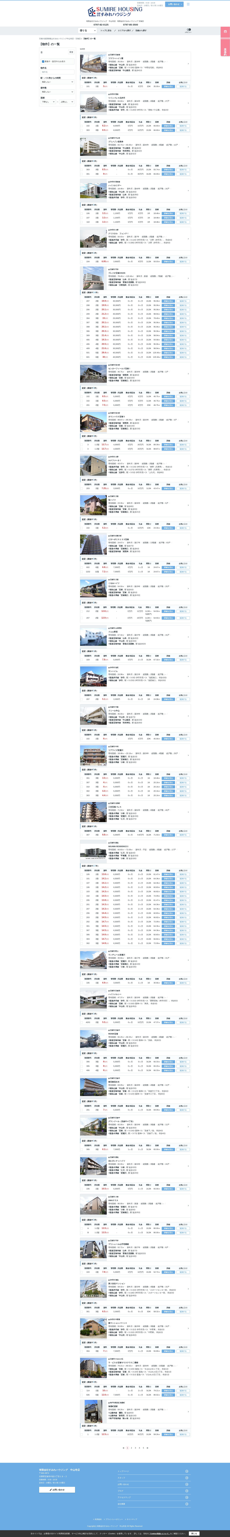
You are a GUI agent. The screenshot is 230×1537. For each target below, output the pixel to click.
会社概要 (121, 1504)
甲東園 (123, 856)
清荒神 (125, 375)
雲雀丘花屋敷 (128, 282)
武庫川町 (118, 536)
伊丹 (123, 110)
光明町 (117, 803)
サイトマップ (132, 1519)
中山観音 (126, 70)
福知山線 (113, 65)
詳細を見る (168, 86)
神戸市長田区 (115, 1403)
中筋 (116, 707)
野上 (116, 951)
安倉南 (117, 55)
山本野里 (118, 628)
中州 (116, 746)
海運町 (122, 1403)
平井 (116, 269)
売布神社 (126, 151)
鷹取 (121, 1413)
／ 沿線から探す (139, 30)
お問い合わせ (173, 4)
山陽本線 (113, 1413)
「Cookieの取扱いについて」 (159, 1534)
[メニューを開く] (188, 4)
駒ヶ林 (125, 1418)
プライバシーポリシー (114, 1519)
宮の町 (117, 365)
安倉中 (117, 1030)
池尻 (116, 667)
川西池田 (122, 285)
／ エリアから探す (122, 30)
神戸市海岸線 (115, 1418)
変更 (71, 52)
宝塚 (121, 67)
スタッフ (121, 1478)
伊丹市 (112, 94)
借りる (83, 30)
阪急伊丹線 (114, 110)
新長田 (122, 1415)
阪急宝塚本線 (115, 70)
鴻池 (116, 1280)
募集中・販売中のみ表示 (55, 61)
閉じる (194, 1533)
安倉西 (117, 991)
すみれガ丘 (119, 1359)
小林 (123, 762)
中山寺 (122, 65)
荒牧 (116, 94)
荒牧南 (117, 182)
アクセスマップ (124, 1497)
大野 (116, 230)
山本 (124, 104)
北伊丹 (122, 472)
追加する (183, 86)
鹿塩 (116, 843)
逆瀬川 (123, 756)
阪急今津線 (114, 380)
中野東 (117, 1319)
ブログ (120, 1491)
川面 (116, 496)
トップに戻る (106, 30)
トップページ (123, 1471)
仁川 (123, 819)
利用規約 (98, 1519)
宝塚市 (112, 55)
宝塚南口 (124, 380)
